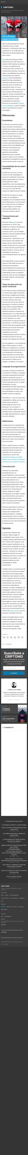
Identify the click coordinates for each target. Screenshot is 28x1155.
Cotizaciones (5, 898)
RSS (2, 916)
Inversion (22, 898)
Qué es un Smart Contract (14, 876)
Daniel (6, 39)
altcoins (8, 644)
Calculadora (14, 898)
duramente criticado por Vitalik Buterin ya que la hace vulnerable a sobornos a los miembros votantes (13, 459)
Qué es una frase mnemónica (14, 851)
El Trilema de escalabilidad (6, 709)
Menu (4, 1)
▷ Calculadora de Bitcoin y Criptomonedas (14, 825)
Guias (6, 895)
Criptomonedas (13, 895)
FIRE (2, 901)
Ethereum (5, 78)
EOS (3, 59)
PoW (14, 222)
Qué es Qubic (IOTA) (8, 718)
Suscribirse (7, 916)
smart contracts (14, 610)
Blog (2, 895)
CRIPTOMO (8, 7)
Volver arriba (5, 944)
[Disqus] (14, 753)
